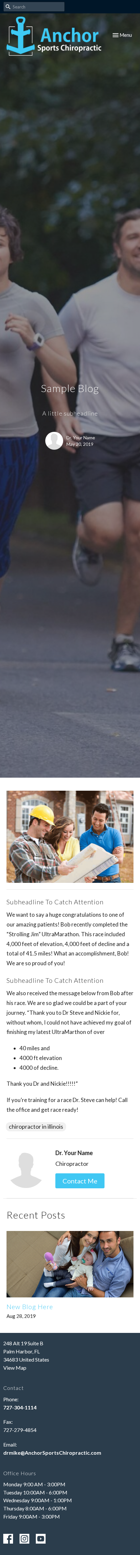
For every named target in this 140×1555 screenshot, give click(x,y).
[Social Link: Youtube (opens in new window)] (41, 1539)
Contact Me (80, 1181)
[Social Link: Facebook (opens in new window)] (8, 1539)
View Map (14, 1367)
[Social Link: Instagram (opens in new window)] (24, 1539)
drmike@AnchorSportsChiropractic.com (52, 1452)
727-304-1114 (19, 1407)
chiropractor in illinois (36, 1126)
